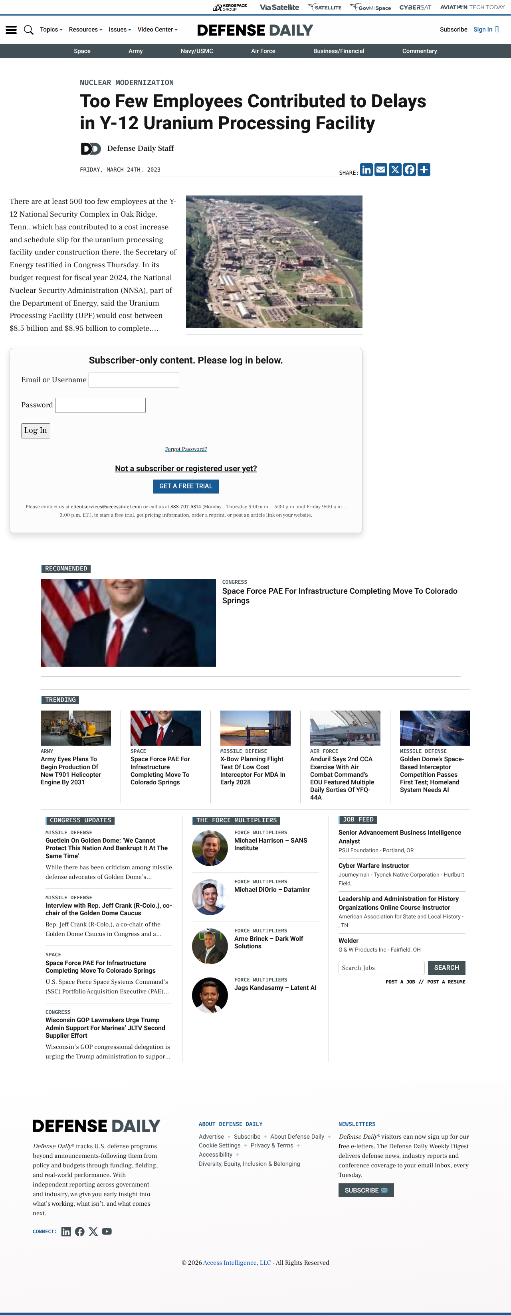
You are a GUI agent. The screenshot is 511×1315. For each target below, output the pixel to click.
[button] (11, 30)
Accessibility (215, 1154)
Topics (49, 29)
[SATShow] (324, 7)
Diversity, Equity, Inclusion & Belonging (249, 1163)
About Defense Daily (297, 1136)
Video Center (155, 29)
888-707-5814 (185, 507)
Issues (118, 29)
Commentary (419, 51)
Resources (83, 29)
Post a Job (400, 982)
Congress (58, 1012)
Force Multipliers (260, 832)
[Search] (29, 30)
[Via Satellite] (279, 7)
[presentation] (210, 848)
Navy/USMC (197, 51)
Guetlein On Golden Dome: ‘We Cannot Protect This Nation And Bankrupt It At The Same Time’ (107, 848)
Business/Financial (338, 51)
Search (446, 967)
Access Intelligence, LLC (237, 1263)
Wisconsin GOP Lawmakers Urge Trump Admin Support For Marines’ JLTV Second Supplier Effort (105, 1027)
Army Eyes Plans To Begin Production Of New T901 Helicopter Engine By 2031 (71, 770)
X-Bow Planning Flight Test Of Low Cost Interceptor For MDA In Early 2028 (252, 770)
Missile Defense (243, 751)
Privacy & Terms (272, 1145)
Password (37, 405)
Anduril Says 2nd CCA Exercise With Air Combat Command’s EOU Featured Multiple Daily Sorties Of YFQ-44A (342, 778)
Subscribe (453, 29)
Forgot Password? (186, 449)
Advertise (211, 1136)
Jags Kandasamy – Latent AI (275, 987)
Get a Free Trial (186, 486)
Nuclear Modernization (127, 83)
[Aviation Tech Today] (472, 7)
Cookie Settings (220, 1145)
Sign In (483, 29)
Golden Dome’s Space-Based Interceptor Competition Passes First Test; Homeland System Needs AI (432, 774)
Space (82, 51)
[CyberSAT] (415, 7)
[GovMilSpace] (370, 7)
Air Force (263, 51)
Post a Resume (446, 982)
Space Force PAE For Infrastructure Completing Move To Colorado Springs (160, 770)
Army (136, 51)
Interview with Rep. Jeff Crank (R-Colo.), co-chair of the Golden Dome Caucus (109, 909)
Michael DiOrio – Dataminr (272, 889)
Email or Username (54, 380)
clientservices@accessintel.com (106, 507)
